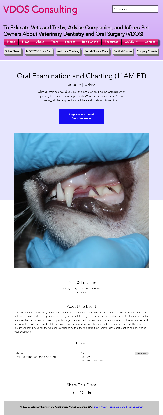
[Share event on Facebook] (73, 392)
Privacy (104, 406)
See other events (81, 118)
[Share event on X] (81, 392)
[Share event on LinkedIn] (89, 392)
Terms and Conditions (120, 406)
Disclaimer (138, 406)
